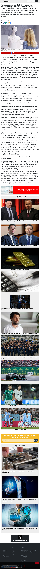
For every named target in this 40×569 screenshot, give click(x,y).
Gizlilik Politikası (24, 556)
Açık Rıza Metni (24, 555)
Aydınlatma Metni (23, 548)
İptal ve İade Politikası (23, 554)
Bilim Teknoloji (4, 20)
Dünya (4, 551)
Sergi (13, 554)
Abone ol (32, 1)
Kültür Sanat (14, 547)
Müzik (13, 550)
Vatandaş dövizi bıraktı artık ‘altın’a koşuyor (20, 269)
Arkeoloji (14, 549)
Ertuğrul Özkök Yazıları (33, 551)
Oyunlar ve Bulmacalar (20, 540)
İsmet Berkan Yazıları (32, 548)
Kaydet (35, 440)
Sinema (13, 551)
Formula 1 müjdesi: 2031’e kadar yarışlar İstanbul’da (20, 382)
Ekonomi (5, 550)
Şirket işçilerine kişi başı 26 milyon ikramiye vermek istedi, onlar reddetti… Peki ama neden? (19, 358)
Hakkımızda (23, 560)
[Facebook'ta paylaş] (4, 22)
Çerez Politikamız (24, 551)
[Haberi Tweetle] (1, 22)
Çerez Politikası (13, 567)
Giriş (36, 1)
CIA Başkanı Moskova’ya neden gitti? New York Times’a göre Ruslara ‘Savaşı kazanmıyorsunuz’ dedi (17, 309)
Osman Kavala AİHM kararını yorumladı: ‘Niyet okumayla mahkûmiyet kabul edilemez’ (20, 333)
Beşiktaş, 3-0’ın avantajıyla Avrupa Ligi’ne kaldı (20, 405)
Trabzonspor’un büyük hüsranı (20, 429)
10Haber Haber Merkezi (9, 19)
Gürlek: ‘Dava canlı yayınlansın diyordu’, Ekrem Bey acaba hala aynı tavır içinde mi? (20, 245)
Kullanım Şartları (24, 550)
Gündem (4, 547)
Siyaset (4, 549)
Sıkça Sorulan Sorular (24, 559)
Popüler (4, 555)
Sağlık (4, 554)
